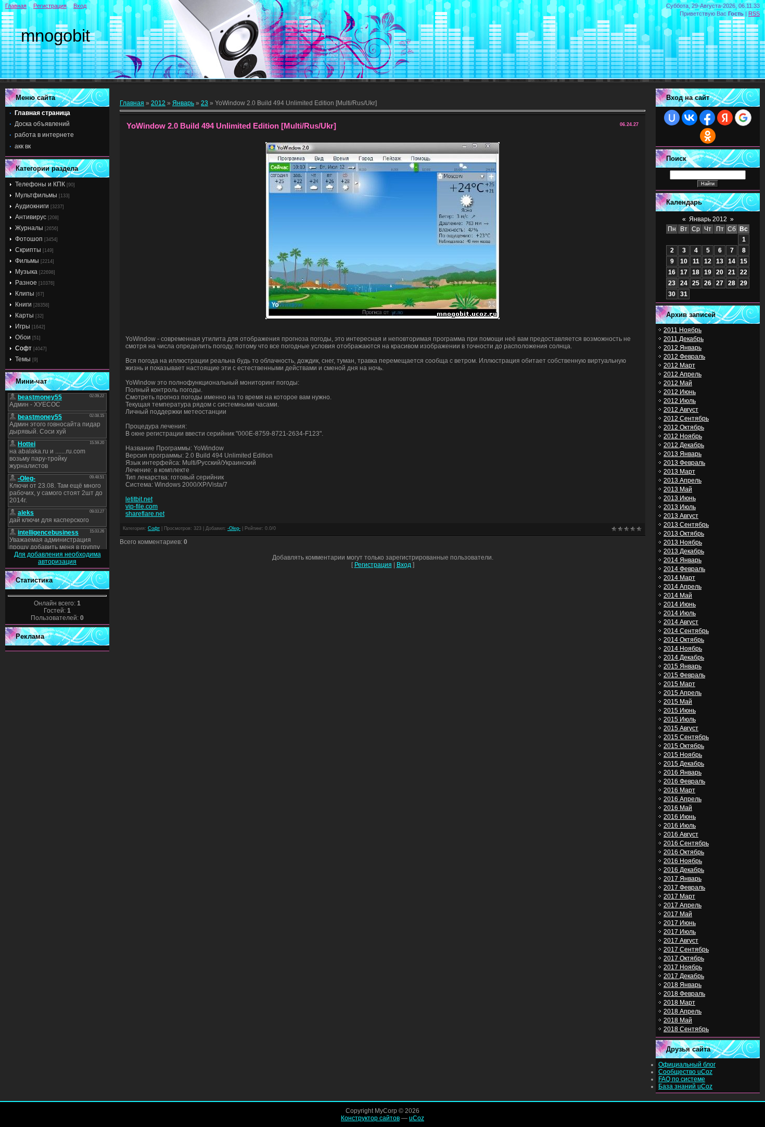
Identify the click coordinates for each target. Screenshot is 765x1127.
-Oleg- (233, 528)
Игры (22, 326)
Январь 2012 (708, 219)
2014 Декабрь (684, 657)
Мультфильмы (36, 195)
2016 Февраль (684, 781)
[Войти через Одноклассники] (708, 136)
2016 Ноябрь (683, 861)
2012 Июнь (680, 392)
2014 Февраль (684, 569)
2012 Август (681, 409)
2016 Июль (680, 825)
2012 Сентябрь (686, 418)
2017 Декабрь (684, 976)
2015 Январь (683, 666)
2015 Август (681, 728)
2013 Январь (683, 454)
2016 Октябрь (684, 852)
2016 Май (678, 808)
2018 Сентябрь (686, 1029)
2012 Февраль (684, 356)
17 (683, 272)
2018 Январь (683, 985)
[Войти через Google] (743, 117)
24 (683, 283)
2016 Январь (683, 772)
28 (731, 283)
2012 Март (679, 365)
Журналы (29, 228)
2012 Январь (683, 347)
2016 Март (679, 790)
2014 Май (678, 595)
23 (204, 103)
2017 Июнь (680, 923)
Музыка (26, 271)
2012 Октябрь (684, 427)
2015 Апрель (683, 693)
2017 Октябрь (684, 958)
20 (719, 272)
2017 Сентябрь (686, 949)
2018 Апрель (683, 1011)
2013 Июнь (680, 498)
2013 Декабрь (684, 551)
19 (707, 272)
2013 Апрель (683, 480)
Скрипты (28, 250)
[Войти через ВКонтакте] (689, 117)
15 (743, 261)
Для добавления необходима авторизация (57, 558)
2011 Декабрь (684, 339)
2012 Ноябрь (683, 436)
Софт (23, 348)
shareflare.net (144, 513)
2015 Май (678, 701)
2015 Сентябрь (686, 737)
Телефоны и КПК (40, 184)
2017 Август (681, 940)
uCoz (416, 1118)
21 (731, 272)
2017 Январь (683, 878)
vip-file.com (141, 506)
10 (683, 261)
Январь (183, 103)
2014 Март (679, 577)
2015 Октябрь (684, 746)
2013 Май (678, 489)
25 (695, 283)
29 (743, 283)
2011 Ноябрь (683, 330)
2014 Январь (683, 560)
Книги (23, 304)
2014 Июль (680, 613)
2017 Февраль (684, 887)
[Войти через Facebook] (707, 117)
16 (671, 272)
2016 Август (681, 834)
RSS (754, 13)
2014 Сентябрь (686, 631)
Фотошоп (29, 239)
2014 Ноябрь (683, 648)
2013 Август (681, 516)
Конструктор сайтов (370, 1118)
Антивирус (30, 217)
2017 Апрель (683, 905)
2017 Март (679, 896)
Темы (23, 359)
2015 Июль (680, 719)
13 (719, 261)
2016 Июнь (680, 816)
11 (696, 261)
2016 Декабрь (684, 869)
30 (671, 294)
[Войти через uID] (672, 117)
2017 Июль (680, 931)
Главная (16, 6)
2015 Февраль (684, 675)
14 (731, 261)
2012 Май (678, 383)
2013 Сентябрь (686, 524)
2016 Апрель (683, 799)
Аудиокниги (32, 206)
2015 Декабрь (684, 763)
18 (695, 272)
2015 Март (679, 684)
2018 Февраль (684, 993)
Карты (24, 315)
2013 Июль (680, 507)
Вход (79, 6)
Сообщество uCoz (685, 1071)
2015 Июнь (680, 710)
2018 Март (679, 1002)
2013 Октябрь (684, 533)
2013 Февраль (684, 462)
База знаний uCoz (685, 1086)
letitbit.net (138, 499)
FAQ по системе (681, 1079)
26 (707, 283)
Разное (26, 282)
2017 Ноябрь (683, 967)
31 (683, 294)
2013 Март (679, 471)
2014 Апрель (683, 586)
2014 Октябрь (684, 639)
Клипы (24, 293)
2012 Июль (680, 400)
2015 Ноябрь (683, 754)
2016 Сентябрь (686, 843)
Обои (23, 337)
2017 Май (678, 914)
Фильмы (27, 260)
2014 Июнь (680, 604)
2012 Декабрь (684, 445)
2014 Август (681, 622)
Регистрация (50, 6)
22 (743, 272)
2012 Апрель (683, 374)
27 (719, 283)
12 (707, 261)
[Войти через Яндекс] (725, 117)
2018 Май (678, 1020)
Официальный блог (687, 1064)
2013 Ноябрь (683, 542)
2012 (158, 103)
